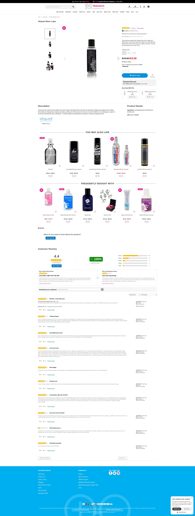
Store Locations (83, 477)
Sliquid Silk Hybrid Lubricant (146, 215)
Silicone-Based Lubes (54, 17)
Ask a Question (125, 36)
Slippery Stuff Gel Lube (127, 215)
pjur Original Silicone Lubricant (74, 169)
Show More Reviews (45, 457)
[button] (118, 58)
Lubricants (44, 17)
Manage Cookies (43, 493)
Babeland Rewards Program (87, 482)
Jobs (80, 487)
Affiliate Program (83, 479)
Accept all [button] (177, 509)
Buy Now (50, 175)
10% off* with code (80, 1)
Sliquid (48, 123)
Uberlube (50, 169)
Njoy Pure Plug (107, 215)
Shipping (40, 482)
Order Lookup (42, 479)
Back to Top (122, 457)
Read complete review (44, 283)
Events (81, 474)
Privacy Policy (42, 490)
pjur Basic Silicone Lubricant (145, 169)
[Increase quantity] (129, 71)
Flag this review (51, 309)
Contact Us (41, 477)
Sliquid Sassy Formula (48, 215)
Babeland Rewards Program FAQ (88, 485)
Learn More (144, 84)
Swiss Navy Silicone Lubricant (121, 169)
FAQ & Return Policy (44, 485)
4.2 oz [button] (129, 52)
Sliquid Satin (88, 215)
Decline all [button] (187, 509)
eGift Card (41, 474)
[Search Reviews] (102, 289)
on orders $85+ (108, 1)
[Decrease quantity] (123, 71)
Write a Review (140, 28)
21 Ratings (133, 28)
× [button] (191, 498)
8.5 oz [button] (134, 52)
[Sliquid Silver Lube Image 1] (91, 58)
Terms (40, 487)
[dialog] (182, 505)
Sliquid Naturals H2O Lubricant (68, 215)
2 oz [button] (124, 52)
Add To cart (136, 75)
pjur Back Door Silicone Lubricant (97, 169)
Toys (39, 17)
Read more (177, 506)
